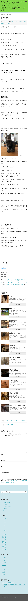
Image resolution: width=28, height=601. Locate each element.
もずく (16, 282)
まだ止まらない (6, 506)
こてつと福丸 (13, 381)
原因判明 (12, 345)
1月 (5, 531)
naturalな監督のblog (8, 583)
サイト (3, 466)
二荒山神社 (11, 284)
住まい (21, 21)
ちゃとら (6, 282)
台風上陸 (12, 308)
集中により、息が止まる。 (17, 405)
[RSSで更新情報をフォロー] (5, 275)
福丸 (21, 284)
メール (3, 460)
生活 (6, 23)
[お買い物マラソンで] (5, 336)
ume (2, 286)
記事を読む (18, 304)
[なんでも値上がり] (5, 361)
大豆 (16, 284)
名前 (2, 454)
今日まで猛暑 (6, 502)
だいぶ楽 (4, 504)
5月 (5, 525)
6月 (5, 523)
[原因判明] (5, 348)
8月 (5, 520)
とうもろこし (6, 508)
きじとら (13, 280)
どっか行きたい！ (15, 370)
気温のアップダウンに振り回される (16, 420)
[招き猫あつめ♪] (5, 324)
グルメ (4, 560)
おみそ (8, 280)
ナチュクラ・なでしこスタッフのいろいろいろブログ (12, 2)
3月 (5, 528)
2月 (5, 530)
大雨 (10, 296)
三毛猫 (6, 284)
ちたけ (4, 510)
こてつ (23, 280)
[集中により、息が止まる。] (5, 408)
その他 (12, 21)
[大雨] (5, 299)
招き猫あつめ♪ (13, 321)
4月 (5, 526)
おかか (4, 280)
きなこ (18, 280)
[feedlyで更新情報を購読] (2, 275)
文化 (25, 21)
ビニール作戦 (13, 393)
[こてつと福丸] (5, 384)
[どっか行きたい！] (5, 373)
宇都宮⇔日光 (9, 424)
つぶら (11, 282)
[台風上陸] (5, 311)
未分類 (3, 23)
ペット (17, 21)
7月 (5, 522)
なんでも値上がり (15, 357)
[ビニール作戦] (5, 396)
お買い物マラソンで (15, 333)
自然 (9, 23)
